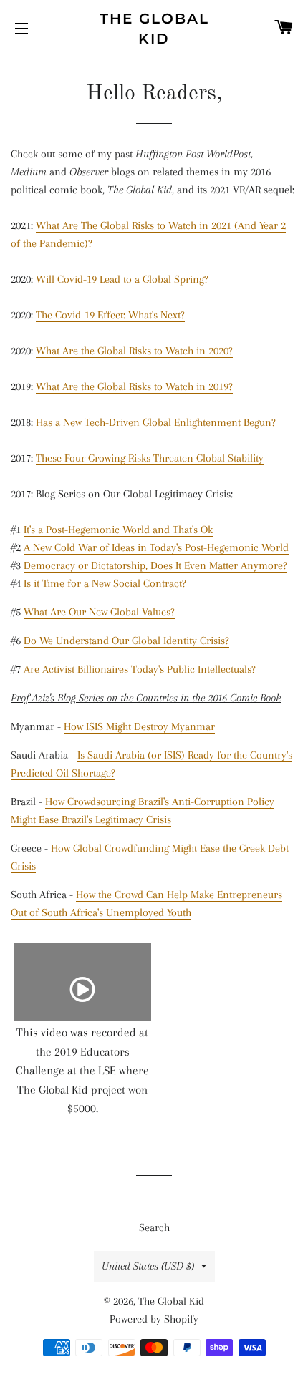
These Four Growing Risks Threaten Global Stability (150, 458)
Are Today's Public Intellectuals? (140, 669)
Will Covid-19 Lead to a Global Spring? (122, 279)
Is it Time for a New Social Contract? (105, 583)
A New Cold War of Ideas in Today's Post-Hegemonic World (156, 547)
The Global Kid (154, 28)
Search (154, 1227)
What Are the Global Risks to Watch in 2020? (134, 350)
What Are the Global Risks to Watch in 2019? (134, 386)
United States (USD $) (148, 1266)
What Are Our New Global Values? (99, 611)
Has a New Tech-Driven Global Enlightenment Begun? (156, 422)
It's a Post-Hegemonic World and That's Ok (118, 529)
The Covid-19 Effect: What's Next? (110, 314)
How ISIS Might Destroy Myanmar (139, 726)
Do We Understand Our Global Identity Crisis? (126, 640)
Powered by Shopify (154, 1319)
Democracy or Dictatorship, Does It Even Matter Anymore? (155, 565)
